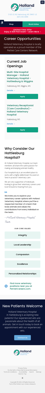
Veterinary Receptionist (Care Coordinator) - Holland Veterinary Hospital (20, 110)
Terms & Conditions (10, 372)
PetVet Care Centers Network (25, 384)
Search (31, 372)
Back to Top (22, 374)
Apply (22, 96)
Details (10, 90)
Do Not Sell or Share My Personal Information (22, 370)
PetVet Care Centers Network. (22, 50)
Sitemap (38, 372)
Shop (11, 24)
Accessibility (23, 372)
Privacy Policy (22, 368)
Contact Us (22, 338)
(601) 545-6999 (22, 17)
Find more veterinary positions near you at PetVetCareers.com (21, 286)
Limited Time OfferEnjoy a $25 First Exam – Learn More (21, 31)
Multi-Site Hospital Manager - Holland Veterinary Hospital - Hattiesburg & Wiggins (20, 76)
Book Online (34, 24)
